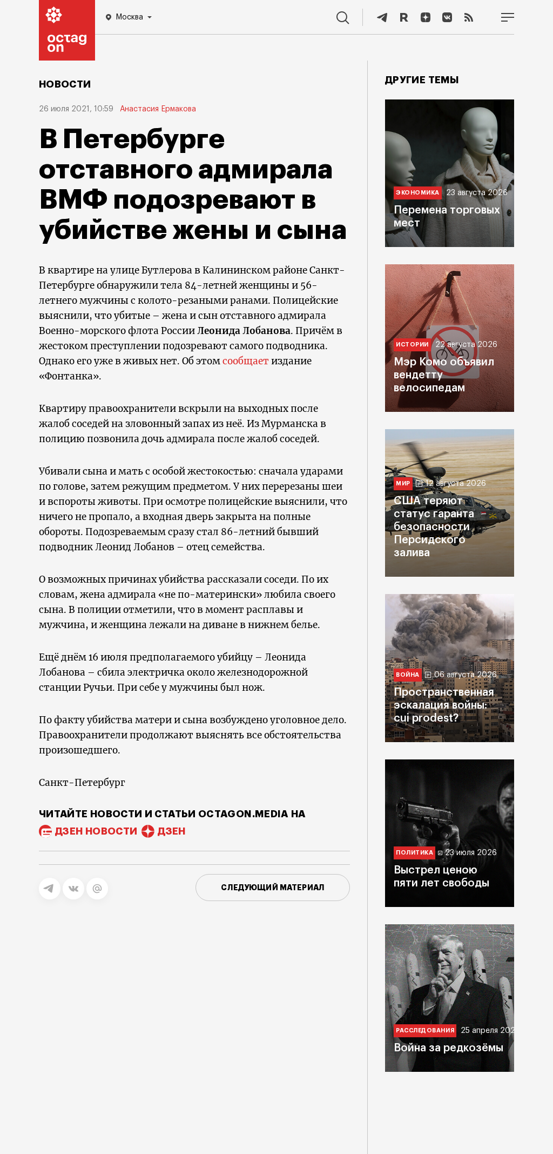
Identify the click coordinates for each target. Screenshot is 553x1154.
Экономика (418, 193)
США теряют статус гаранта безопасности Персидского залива (434, 527)
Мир (403, 483)
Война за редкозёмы (448, 1048)
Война (408, 675)
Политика (414, 853)
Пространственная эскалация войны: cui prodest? (444, 705)
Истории (412, 345)
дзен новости (96, 831)
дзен (171, 831)
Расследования (425, 1030)
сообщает (245, 361)
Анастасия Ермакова (158, 109)
